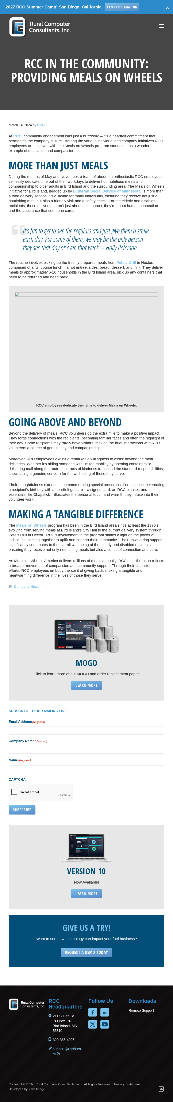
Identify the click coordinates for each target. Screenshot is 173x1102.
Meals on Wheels (31, 525)
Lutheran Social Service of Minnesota (107, 191)
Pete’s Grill (126, 262)
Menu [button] (157, 26)
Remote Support (141, 1010)
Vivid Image (36, 1089)
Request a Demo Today (86, 952)
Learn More (86, 685)
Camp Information (107, 7)
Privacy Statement (127, 1084)
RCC (17, 136)
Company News (26, 586)
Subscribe (22, 810)
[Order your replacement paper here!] (86, 633)
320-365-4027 (63, 1040)
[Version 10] (86, 848)
